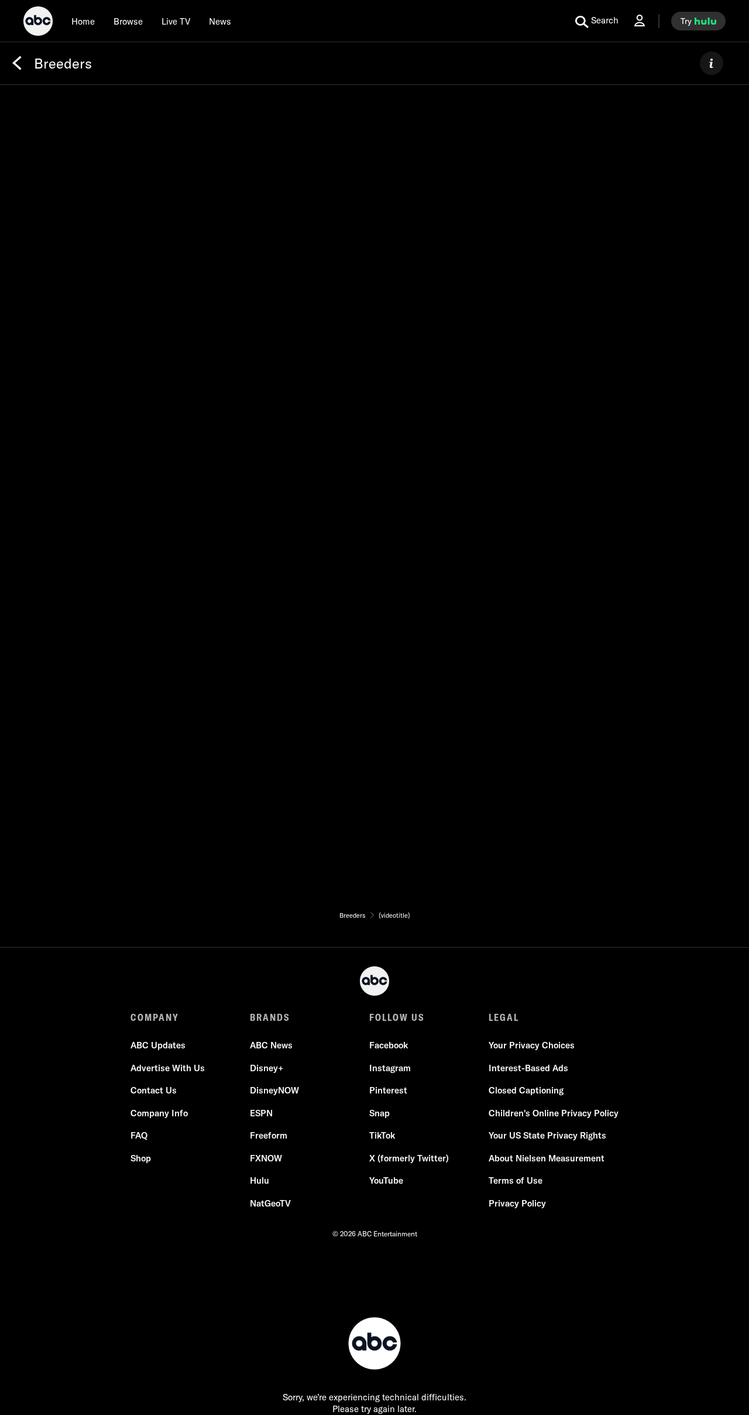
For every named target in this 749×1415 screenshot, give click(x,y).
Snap (379, 1113)
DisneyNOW (274, 1090)
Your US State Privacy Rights (547, 1135)
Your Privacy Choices (532, 1045)
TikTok (382, 1135)
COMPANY (154, 1017)
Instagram (390, 1068)
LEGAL (504, 1017)
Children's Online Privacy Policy (554, 1113)
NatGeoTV (270, 1203)
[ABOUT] (711, 63)
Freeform (268, 1135)
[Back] (17, 63)
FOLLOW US (397, 1017)
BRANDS (270, 1017)
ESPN (261, 1113)
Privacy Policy (517, 1203)
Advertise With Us (167, 1068)
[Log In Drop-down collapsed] (640, 21)
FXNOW (266, 1158)
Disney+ (266, 1068)
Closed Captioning (526, 1090)
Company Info (159, 1113)
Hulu (259, 1180)
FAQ (138, 1135)
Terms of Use (515, 1180)
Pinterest (388, 1090)
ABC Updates (157, 1045)
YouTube (386, 1180)
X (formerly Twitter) (409, 1158)
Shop (140, 1158)
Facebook (388, 1045)
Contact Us (153, 1090)
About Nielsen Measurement (546, 1158)
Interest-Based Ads (528, 1068)
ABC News (271, 1045)
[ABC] (38, 22)
